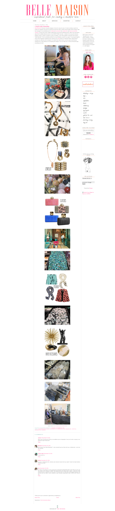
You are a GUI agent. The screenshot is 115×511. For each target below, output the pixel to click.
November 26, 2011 (44, 468)
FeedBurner (91, 134)
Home (34, 21)
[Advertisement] (25, 44)
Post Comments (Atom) (45, 500)
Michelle (40, 445)
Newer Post (37, 497)
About (44, 21)
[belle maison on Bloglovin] (87, 172)
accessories (58, 31)
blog (59, 38)
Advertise (66, 21)
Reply (39, 442)
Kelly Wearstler (38, 28)
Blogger (91, 188)
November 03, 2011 (46, 437)
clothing (52, 31)
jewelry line (65, 31)
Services (54, 21)
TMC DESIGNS (61, 508)
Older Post (78, 497)
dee (39, 468)
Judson (39, 437)
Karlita (39, 460)
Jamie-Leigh (41, 453)
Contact (78, 21)
